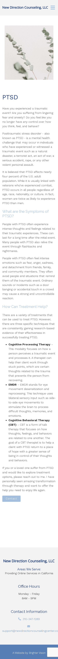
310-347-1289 (31, 619)
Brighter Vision (37, 652)
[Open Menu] (53, 8)
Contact (11, 498)
